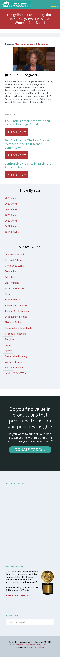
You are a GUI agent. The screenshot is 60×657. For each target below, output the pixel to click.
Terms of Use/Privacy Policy (28, 644)
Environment (12, 282)
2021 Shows (11, 226)
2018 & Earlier (12, 232)
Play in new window (25, 43)
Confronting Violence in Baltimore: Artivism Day (28, 165)
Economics (10, 271)
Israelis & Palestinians (17, 311)
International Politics (16, 305)
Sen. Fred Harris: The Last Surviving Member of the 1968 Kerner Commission (28, 143)
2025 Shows (11, 203)
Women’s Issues (13, 362)
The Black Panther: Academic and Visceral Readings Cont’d (27, 122)
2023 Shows (11, 215)
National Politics (13, 322)
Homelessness (12, 299)
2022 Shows (11, 220)
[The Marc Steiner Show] (16, 4)
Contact (46, 644)
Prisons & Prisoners (15, 333)
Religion (9, 339)
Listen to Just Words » (18, 595)
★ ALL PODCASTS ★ (16, 373)
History (9, 294)
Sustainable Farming (16, 356)
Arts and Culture (13, 260)
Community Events (15, 265)
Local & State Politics (16, 316)
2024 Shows (11, 209)
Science (9, 345)
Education (10, 277)
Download (43, 43)
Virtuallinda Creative (35, 647)
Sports (8, 350)
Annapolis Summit (14, 367)
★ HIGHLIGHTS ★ (15, 254)
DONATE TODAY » (30, 449)
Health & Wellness (14, 288)
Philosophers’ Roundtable (18, 327)
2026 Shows (11, 198)
